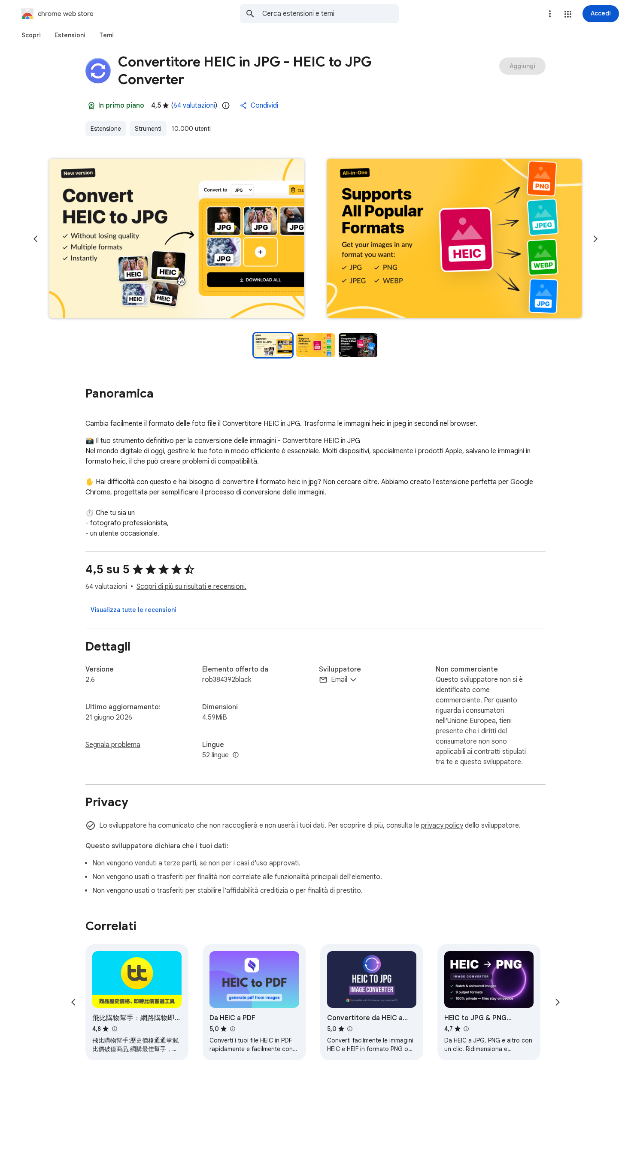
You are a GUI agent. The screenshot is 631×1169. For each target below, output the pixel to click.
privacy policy (442, 825)
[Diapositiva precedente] (35, 238)
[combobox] (330, 14)
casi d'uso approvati (268, 863)
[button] (567, 14)
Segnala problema (112, 745)
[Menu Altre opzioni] (549, 13)
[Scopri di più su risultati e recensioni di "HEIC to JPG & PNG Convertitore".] (466, 1028)
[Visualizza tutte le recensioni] (133, 610)
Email (339, 679)
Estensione (106, 129)
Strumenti (148, 129)
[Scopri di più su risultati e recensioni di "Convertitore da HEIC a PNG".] (350, 1028)
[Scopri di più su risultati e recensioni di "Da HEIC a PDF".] (232, 1028)
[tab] (31, 35)
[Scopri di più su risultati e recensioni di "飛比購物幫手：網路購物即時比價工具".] (114, 1028)
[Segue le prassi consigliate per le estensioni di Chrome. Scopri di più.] (91, 105)
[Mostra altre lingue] (236, 755)
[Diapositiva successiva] (595, 238)
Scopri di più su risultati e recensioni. (191, 586)
